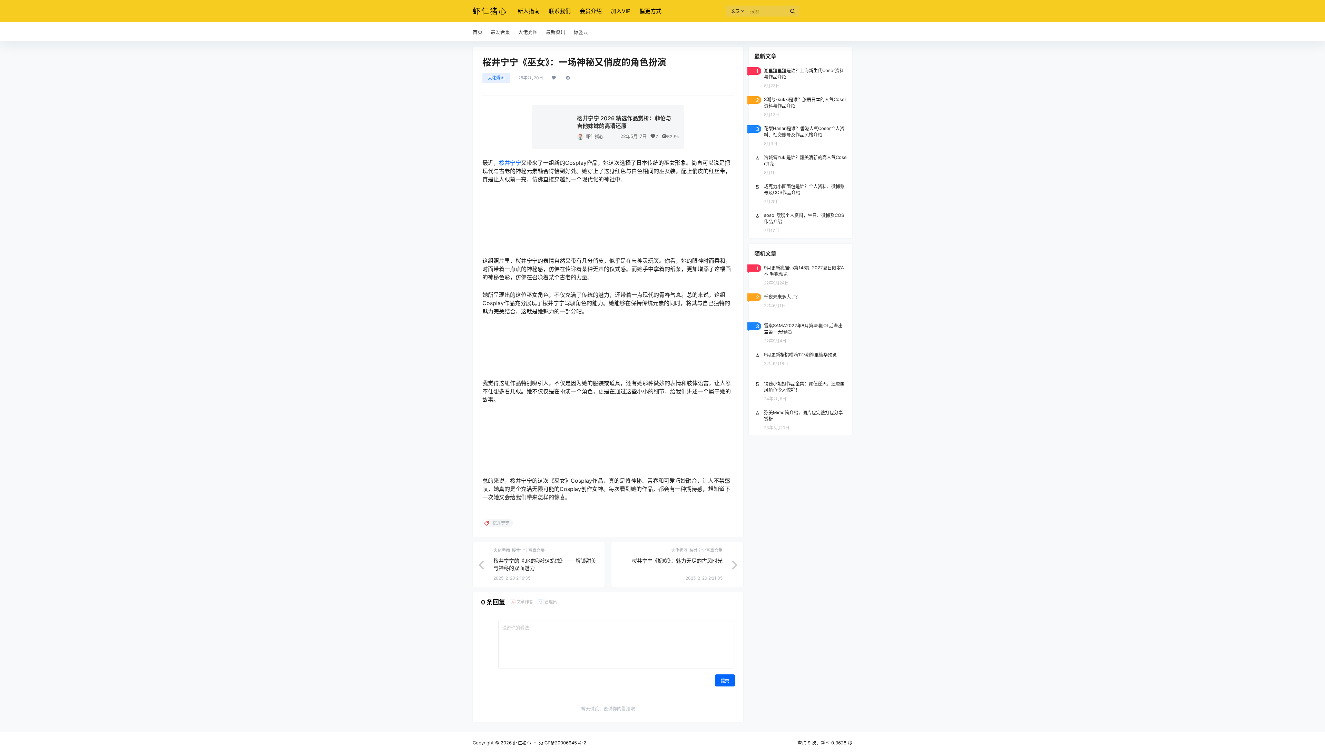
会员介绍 (591, 11)
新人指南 (529, 11)
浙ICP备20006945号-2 (562, 742)
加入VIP (620, 11)
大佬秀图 (496, 77)
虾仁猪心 (594, 136)
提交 (725, 680)
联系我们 (560, 11)
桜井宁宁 (510, 162)
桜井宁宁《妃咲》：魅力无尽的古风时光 (677, 561)
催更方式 (650, 11)
